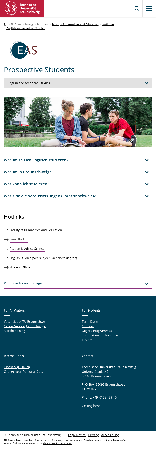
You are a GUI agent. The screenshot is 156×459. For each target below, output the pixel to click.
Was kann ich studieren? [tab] (26, 183)
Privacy (93, 435)
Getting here (91, 406)
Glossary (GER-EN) (17, 367)
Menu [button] (149, 8)
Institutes (108, 24)
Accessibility (110, 435)
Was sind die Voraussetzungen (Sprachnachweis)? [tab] (50, 195)
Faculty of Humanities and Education (75, 24)
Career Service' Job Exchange (25, 326)
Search (137, 8)
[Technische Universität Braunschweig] (22, 8)
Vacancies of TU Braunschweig (25, 321)
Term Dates (90, 321)
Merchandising (14, 331)
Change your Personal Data (23, 371)
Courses (88, 326)
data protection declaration (57, 443)
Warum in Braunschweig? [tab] (27, 171)
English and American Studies (25, 28)
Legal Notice (77, 435)
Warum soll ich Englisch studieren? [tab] (36, 160)
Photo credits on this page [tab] (23, 283)
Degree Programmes (97, 331)
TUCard (87, 340)
